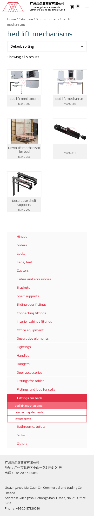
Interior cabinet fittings (34, 321)
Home (11, 19)
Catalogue (26, 19)
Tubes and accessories (34, 279)
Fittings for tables (30, 381)
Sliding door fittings (32, 304)
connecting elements (29, 412)
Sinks (21, 435)
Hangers (23, 364)
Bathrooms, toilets (31, 426)
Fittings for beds (47, 19)
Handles (23, 355)
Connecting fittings (31, 313)
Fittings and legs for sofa (36, 389)
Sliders (22, 245)
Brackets (23, 287)
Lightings (24, 347)
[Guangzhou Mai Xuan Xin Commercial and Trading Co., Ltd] (13, 7)
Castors (23, 270)
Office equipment (30, 330)
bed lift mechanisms (29, 405)
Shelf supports (28, 296)
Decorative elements (33, 338)
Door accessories (29, 372)
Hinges (22, 236)
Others (22, 443)
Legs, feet (25, 262)
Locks (21, 253)
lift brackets (23, 419)
